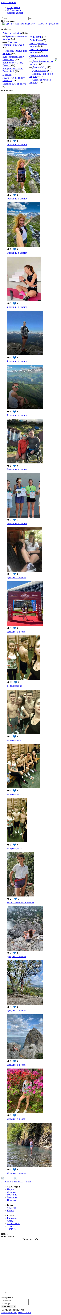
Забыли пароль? (9, 1312)
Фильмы (11, 1207)
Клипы (10, 1210)
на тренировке (14, 686)
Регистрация (24, 1312)
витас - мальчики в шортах (20, 902)
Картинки (12, 1218)
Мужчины (12, 1194)
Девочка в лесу (40, 70)
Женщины (12, 1197)
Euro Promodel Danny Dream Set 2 (13, 58)
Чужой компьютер (14, 1309)
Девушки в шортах (16, 577)
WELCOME (35, 37)
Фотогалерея (13, 1223)
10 (18, 1181)
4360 (28, 1181)
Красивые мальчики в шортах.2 (13, 43)
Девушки (11, 1192)
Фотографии (13, 7)
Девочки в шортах (38, 55)
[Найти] (30, 18)
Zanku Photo (35, 40)
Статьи (10, 1220)
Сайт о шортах (8, 2)
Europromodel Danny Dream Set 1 (13, 70)
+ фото (10, 1226)
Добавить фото (14, 10)
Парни (10, 1189)
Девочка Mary (39, 67)
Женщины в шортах (17, 144)
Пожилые (12, 1200)
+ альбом (11, 1229)
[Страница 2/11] (57, 59)
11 (21, 1181)
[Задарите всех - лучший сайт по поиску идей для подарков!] (30, 23)
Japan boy (7, 74)
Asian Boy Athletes (12, 33)
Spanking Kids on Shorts (14, 83)
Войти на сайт (8, 1307)
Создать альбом (15, 13)
